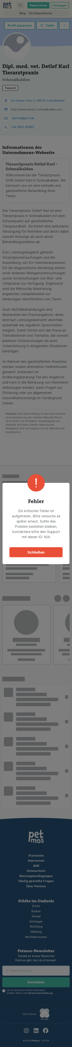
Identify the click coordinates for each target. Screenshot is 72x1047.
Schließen (36, 552)
